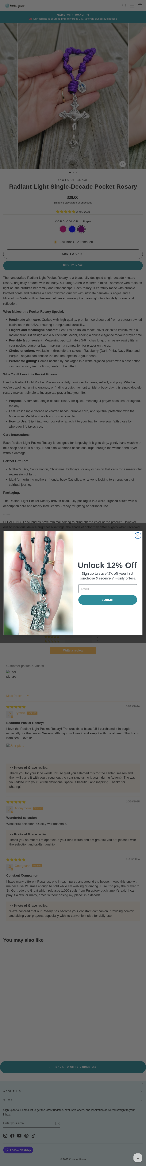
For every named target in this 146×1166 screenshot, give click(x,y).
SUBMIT (108, 600)
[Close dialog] (138, 535)
